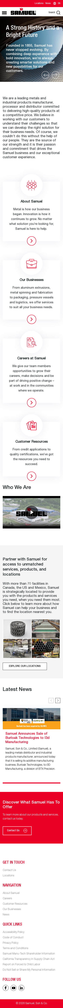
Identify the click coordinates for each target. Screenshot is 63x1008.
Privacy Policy (10, 943)
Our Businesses (12, 909)
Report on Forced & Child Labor (21, 964)
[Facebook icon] (6, 988)
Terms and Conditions (15, 948)
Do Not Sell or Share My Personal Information (29, 970)
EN (59, 3)
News (48, 3)
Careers (7, 898)
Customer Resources (15, 904)
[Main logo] (23, 11)
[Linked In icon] (13, 988)
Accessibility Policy (13, 932)
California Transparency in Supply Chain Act (28, 959)
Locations (39, 3)
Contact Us (13, 830)
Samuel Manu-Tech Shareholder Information (29, 954)
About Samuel (11, 893)
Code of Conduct (13, 937)
